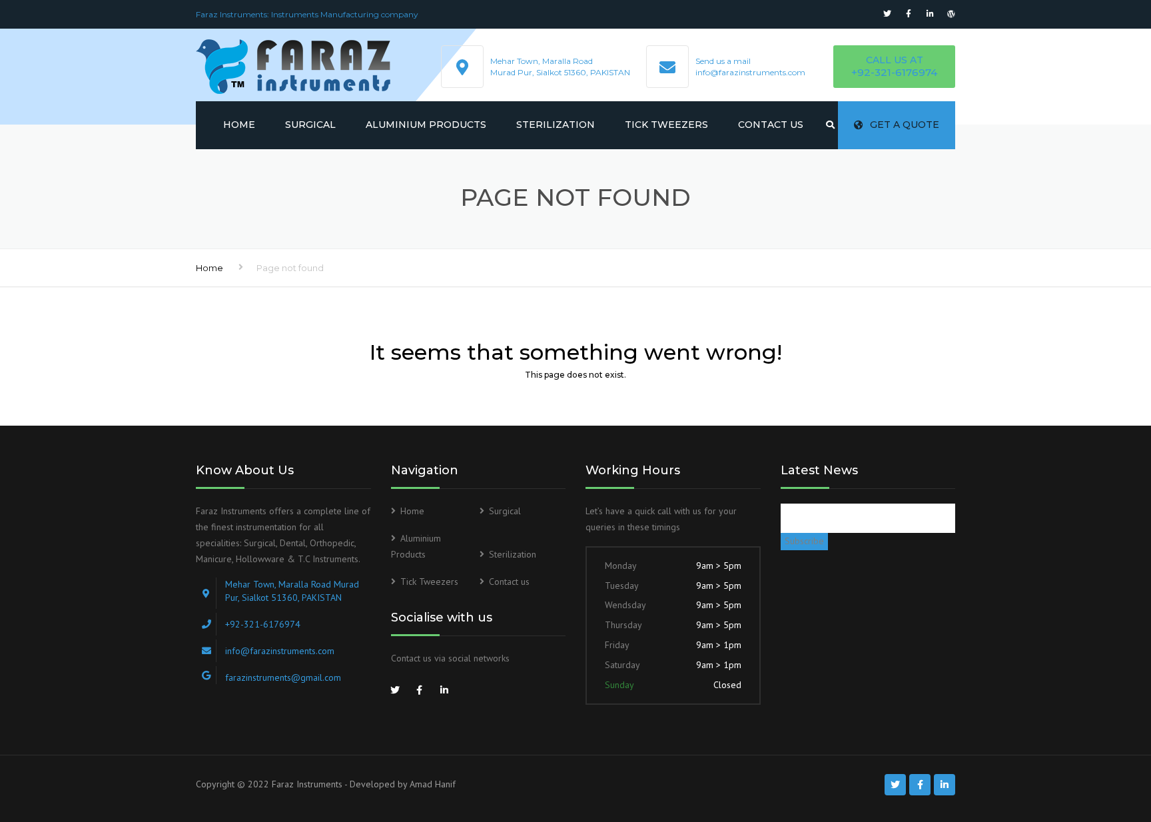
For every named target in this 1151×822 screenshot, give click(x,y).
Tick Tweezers (666, 125)
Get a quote (904, 125)
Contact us (770, 125)
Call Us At (894, 60)
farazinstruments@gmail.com (283, 677)
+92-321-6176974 (894, 72)
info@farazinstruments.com (750, 72)
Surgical (310, 125)
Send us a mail (723, 61)
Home (239, 125)
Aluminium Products (426, 125)
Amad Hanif (433, 784)
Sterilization (555, 125)
